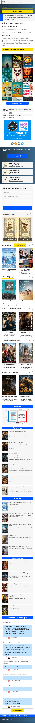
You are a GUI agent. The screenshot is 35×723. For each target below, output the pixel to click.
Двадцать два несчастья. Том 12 (9, 333)
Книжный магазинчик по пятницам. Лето (9, 269)
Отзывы (4, 715)
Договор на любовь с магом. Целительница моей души (9, 365)
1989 (10, 113)
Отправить (17, 208)
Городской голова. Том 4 (9, 396)
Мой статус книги (17, 103)
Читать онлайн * (17, 156)
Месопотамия (26, 301)
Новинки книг (11, 2)
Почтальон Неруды (9, 301)
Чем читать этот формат (16, 166)
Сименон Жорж (21, 17)
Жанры (20, 2)
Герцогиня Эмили (26, 364)
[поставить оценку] (3, 30)
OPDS (25, 715)
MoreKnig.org (3, 2)
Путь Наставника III (26, 396)
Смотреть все (21, 245)
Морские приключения (15, 109)
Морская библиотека (15, 115)
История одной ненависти (25, 333)
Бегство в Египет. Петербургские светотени (26, 269)
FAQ (20, 715)
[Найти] (32, 7)
